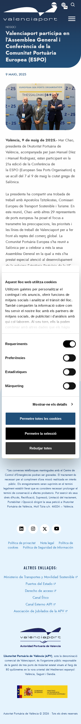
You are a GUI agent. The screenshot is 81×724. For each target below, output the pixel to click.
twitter (45, 529)
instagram (33, 529)
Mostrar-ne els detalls (50, 404)
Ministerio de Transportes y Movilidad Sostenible (39, 577)
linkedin (21, 529)
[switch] (71, 359)
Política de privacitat (21, 543)
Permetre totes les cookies (40, 418)
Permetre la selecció (40, 433)
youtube (56, 529)
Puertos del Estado (39, 584)
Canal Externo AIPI (39, 604)
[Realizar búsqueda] (73, 4)
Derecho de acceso (39, 591)
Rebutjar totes (40, 448)
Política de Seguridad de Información (48, 547)
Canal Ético (41, 597)
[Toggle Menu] (71, 19)
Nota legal (47, 543)
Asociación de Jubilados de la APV (39, 611)
